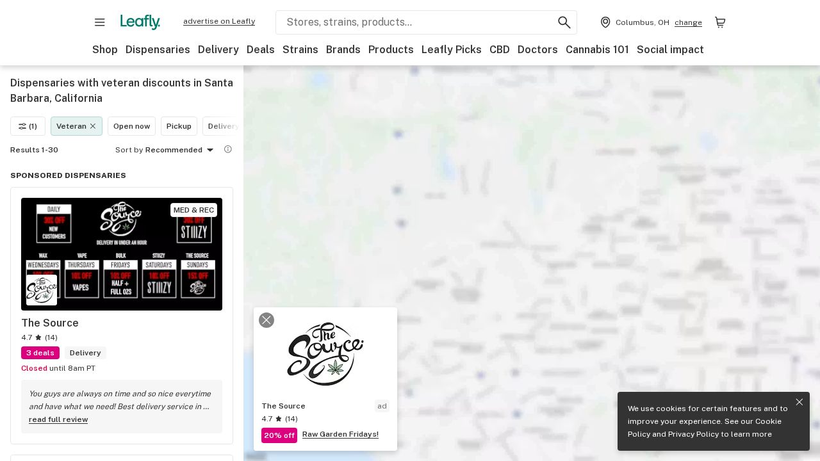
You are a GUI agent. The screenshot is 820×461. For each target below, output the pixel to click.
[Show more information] (228, 149)
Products (391, 50)
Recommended (173, 149)
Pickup (179, 126)
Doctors (538, 50)
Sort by (129, 149)
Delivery (218, 50)
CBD (499, 50)
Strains (300, 50)
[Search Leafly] (564, 22)
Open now (131, 126)
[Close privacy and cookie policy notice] (799, 402)
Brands (343, 50)
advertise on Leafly (219, 21)
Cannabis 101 (597, 50)
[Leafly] (140, 22)
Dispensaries (158, 50)
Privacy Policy (693, 434)
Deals (261, 50)
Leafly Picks (452, 50)
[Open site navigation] (100, 22)
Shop (105, 50)
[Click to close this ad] (266, 320)
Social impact (670, 50)
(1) (33, 126)
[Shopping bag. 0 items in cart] (720, 22)
